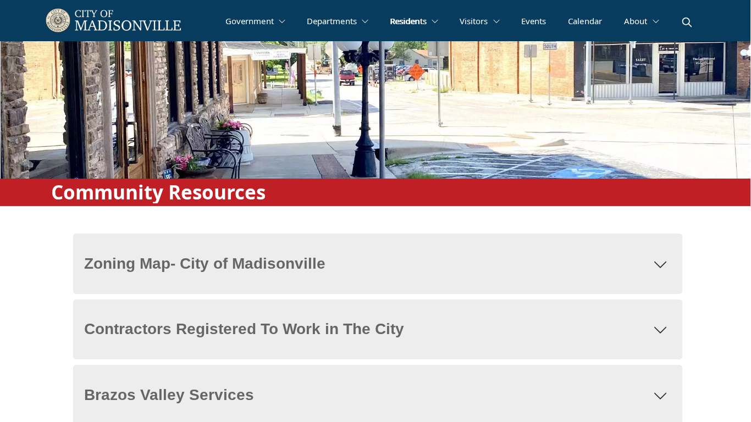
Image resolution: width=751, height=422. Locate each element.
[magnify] (687, 22)
